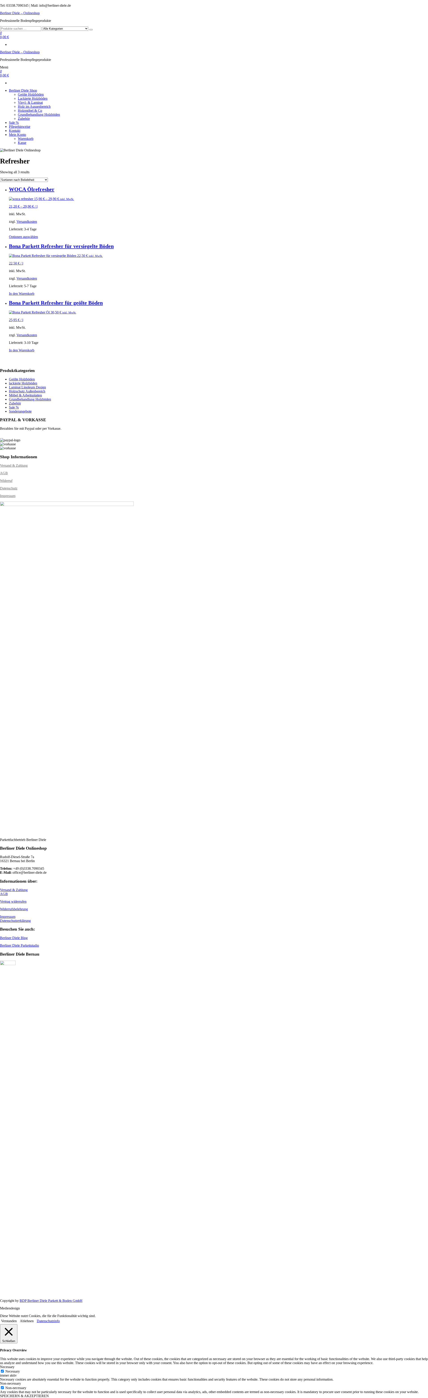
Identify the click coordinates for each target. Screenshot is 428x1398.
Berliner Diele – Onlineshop (20, 13)
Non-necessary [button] (10, 1383)
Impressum (7, 496)
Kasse (22, 143)
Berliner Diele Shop (23, 90)
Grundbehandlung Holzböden (39, 114)
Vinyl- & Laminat (30, 102)
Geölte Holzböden (31, 94)
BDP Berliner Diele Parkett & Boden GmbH (51, 1301)
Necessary (12, 1371)
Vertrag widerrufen (13, 901)
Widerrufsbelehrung (14, 909)
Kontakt (14, 130)
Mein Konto (17, 134)
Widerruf (6, 481)
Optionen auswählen (23, 237)
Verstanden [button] (9, 1321)
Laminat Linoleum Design (27, 387)
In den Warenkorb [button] (21, 293)
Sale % (14, 122)
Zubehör (24, 118)
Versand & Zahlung (14, 465)
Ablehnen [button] (27, 1321)
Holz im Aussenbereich (34, 106)
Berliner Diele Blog (14, 938)
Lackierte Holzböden (32, 98)
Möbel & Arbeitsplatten (25, 395)
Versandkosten (26, 221)
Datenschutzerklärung (15, 921)
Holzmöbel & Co (30, 110)
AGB (4, 473)
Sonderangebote (20, 411)
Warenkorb (25, 138)
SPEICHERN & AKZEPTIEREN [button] (24, 1396)
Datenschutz (8, 488)
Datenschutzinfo (48, 1321)
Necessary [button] (7, 1367)
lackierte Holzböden (23, 383)
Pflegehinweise (19, 126)
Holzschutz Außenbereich (27, 391)
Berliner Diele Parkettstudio (19, 945)
